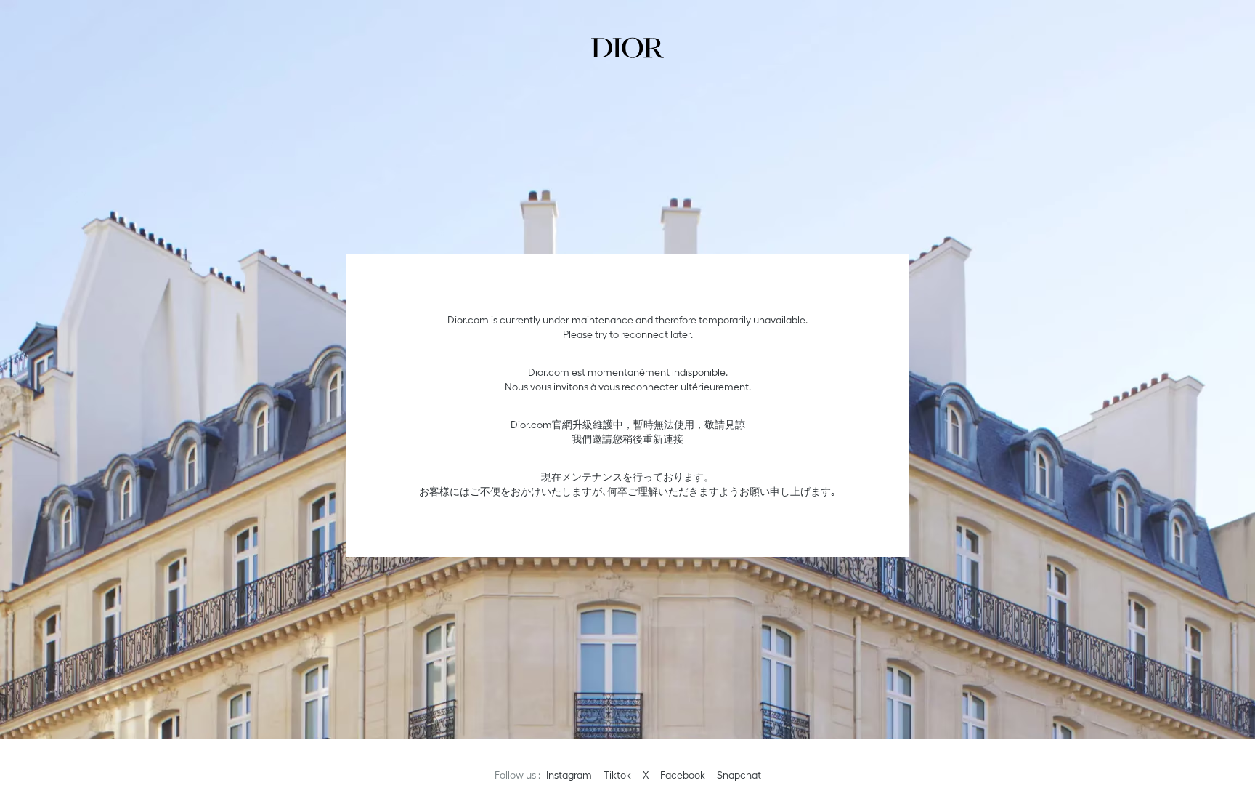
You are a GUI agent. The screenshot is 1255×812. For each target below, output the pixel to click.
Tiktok (617, 775)
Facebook (682, 775)
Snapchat (739, 775)
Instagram (569, 775)
